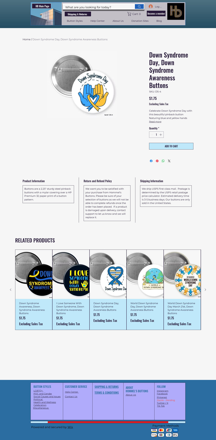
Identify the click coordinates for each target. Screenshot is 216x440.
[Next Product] (205, 290)
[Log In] (150, 6)
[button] (134, 14)
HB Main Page (42, 6)
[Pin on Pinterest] (157, 161)
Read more (155, 121)
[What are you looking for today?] (139, 6)
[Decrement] (152, 135)
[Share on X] (169, 161)
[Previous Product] (10, 290)
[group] (108, 289)
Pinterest (162, 397)
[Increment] (161, 135)
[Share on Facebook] (151, 161)
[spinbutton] (156, 135)
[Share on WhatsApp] (163, 161)
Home (27, 39)
